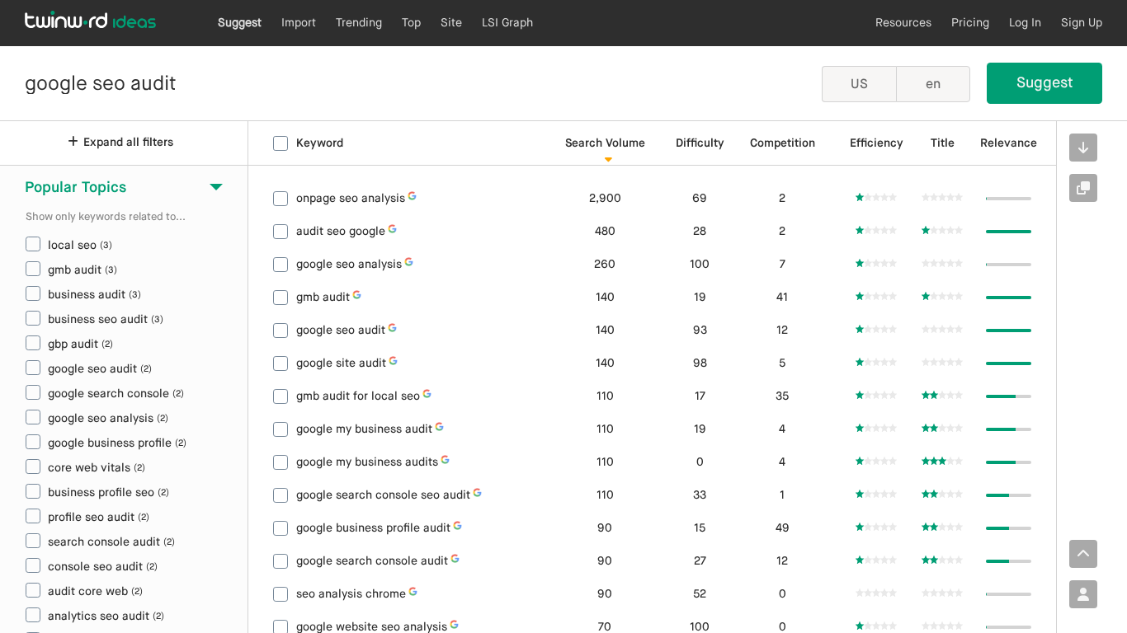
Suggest (240, 23)
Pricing (970, 23)
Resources (903, 23)
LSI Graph (507, 23)
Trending (359, 23)
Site (451, 23)
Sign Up (1081, 23)
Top (411, 23)
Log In (1025, 23)
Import (298, 23)
